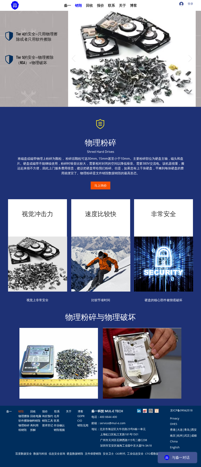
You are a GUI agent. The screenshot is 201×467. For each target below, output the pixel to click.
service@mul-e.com (112, 423)
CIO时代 (120, 453)
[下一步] (190, 58)
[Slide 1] (129, 100)
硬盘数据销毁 (75, 453)
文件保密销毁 (93, 453)
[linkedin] (139, 411)
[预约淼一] (157, 411)
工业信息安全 (135, 453)
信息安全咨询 (57, 453)
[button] (174, 441)
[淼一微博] (145, 411)
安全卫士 (108, 453)
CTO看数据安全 (154, 453)
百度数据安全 (23, 453)
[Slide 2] (134, 100)
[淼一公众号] (151, 411)
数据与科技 (40, 453)
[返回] (73, 58)
